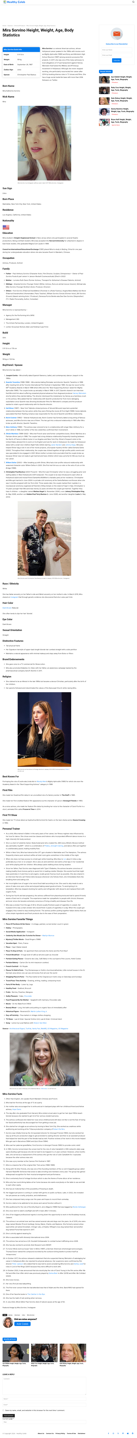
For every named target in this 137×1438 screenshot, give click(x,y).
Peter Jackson (17, 1264)
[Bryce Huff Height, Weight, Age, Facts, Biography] (104, 122)
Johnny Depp (71, 445)
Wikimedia (44, 1088)
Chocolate (28, 996)
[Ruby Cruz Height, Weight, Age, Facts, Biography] (44, 1353)
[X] (118, 1433)
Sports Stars (116, 125)
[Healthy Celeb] (14, 2)
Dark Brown (7, 608)
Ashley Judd (78, 1264)
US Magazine (52, 1029)
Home (4, 26)
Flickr (67, 769)
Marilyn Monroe (48, 936)
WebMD (44, 1029)
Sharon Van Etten (40, 1023)
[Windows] (128, 1433)
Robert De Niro (59, 1129)
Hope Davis (16, 1109)
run (64, 859)
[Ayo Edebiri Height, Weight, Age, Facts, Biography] (16, 1353)
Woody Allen (41, 781)
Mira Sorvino (30, 1315)
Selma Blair (53, 1273)
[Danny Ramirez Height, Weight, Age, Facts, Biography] (104, 111)
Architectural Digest (17, 1029)
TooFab (28, 1029)
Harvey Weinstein (79, 393)
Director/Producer (19, 26)
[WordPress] (132, 1433)
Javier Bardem (56, 445)
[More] (75, 42)
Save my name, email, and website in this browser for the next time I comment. (35, 1410)
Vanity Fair (36, 1029)
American (17, 1315)
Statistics (10, 26)
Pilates (47, 846)
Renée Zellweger (79, 1207)
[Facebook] (108, 1433)
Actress (10, 1315)
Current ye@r (8, 1419)
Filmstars (5, 1361)
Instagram (14, 597)
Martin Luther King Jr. (39, 1011)
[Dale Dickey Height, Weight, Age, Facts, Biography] (73, 1353)
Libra (23, 1315)
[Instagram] (113, 1433)
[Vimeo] (123, 1433)
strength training (57, 846)
